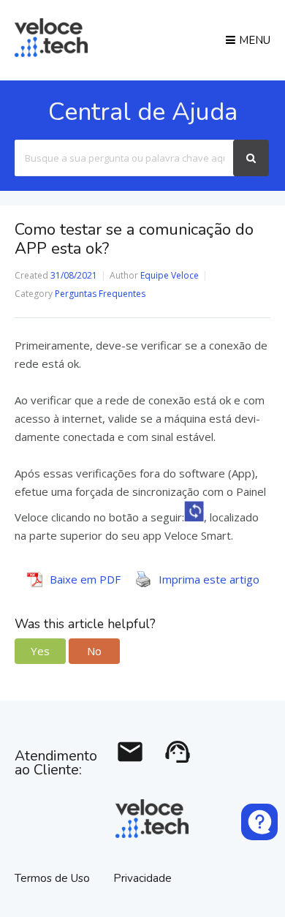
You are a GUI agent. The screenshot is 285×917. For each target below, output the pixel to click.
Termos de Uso (54, 878)
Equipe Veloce (169, 275)
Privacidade (142, 878)
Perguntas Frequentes (100, 293)
